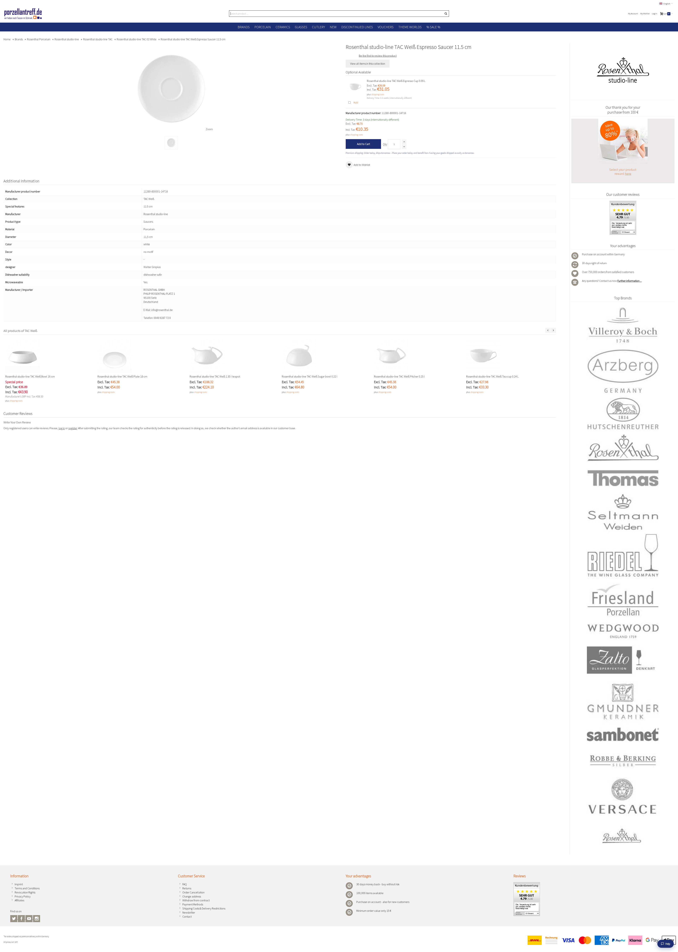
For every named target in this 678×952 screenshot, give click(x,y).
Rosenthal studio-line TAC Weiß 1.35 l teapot (215, 376)
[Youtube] (29, 918)
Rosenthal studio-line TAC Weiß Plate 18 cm (122, 376)
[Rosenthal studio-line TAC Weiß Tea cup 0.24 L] (510, 355)
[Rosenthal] (622, 448)
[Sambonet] (622, 734)
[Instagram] (36, 918)
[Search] (446, 14)
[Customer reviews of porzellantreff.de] (623, 203)
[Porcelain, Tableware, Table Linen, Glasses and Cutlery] (23, 13)
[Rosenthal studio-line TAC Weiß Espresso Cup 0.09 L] (355, 87)
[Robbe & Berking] (622, 760)
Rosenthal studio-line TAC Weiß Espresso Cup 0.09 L (396, 81)
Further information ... (629, 280)
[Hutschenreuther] (622, 413)
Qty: (385, 144)
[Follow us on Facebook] (21, 918)
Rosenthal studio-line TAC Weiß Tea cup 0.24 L (492, 376)
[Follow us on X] (14, 918)
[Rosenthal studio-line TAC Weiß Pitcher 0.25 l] (418, 355)
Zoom (209, 129)
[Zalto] (622, 660)
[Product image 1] (171, 142)
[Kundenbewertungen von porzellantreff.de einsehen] (526, 884)
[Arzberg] (622, 371)
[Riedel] (622, 557)
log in (62, 428)
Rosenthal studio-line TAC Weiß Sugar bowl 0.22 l (309, 376)
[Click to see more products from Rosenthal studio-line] (622, 70)
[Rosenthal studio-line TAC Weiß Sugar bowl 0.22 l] (326, 355)
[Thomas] (622, 478)
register (72, 428)
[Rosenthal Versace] (622, 811)
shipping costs (377, 94)
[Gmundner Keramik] (622, 701)
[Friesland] (622, 600)
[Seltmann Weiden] (622, 512)
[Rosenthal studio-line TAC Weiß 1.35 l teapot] (234, 355)
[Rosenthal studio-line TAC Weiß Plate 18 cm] (141, 355)
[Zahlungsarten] (600, 940)
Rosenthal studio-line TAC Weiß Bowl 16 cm (30, 376)
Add (355, 102)
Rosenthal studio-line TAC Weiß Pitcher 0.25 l (399, 376)
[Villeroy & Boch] (622, 326)
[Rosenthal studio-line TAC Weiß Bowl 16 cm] (49, 355)
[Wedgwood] (622, 631)
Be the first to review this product (378, 55)
